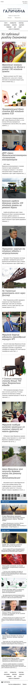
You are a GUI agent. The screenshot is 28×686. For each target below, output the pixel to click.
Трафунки (8, 27)
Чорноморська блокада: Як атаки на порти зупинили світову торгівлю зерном (13, 637)
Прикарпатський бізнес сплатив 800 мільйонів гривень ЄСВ (13, 111)
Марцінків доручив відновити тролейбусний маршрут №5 (13, 337)
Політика (21, 23)
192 (9, 498)
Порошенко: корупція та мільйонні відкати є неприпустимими (13, 251)
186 (15, 495)
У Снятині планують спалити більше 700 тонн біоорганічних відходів (12, 382)
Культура (14, 25)
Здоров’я (21, 25)
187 (19, 495)
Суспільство (13, 23)
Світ (15, 27)
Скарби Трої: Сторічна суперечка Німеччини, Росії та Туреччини (12, 545)
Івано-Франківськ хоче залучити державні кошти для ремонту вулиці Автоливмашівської (12, 473)
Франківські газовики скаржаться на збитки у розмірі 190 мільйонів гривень (13, 68)
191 (6, 498)
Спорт (20, 27)
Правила (25, 684)
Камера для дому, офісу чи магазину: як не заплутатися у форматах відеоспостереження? (13, 591)
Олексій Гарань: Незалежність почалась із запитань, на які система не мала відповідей (13, 613)
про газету (24, 1)
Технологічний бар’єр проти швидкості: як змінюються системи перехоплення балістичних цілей (13, 659)
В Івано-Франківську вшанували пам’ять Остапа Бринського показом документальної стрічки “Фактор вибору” (13, 518)
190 (3, 498)
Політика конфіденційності (14, 684)
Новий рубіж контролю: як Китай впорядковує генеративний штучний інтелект (13, 567)
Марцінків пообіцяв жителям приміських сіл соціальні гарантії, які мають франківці (13, 428)
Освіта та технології (14, 29)
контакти (25, 3)
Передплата (17, 17)
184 (9, 495)
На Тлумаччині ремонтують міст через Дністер (13, 293)
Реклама (10, 17)
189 (25, 495)
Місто (5, 23)
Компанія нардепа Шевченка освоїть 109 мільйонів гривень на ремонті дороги (12, 204)
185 (12, 495)
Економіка (7, 25)
